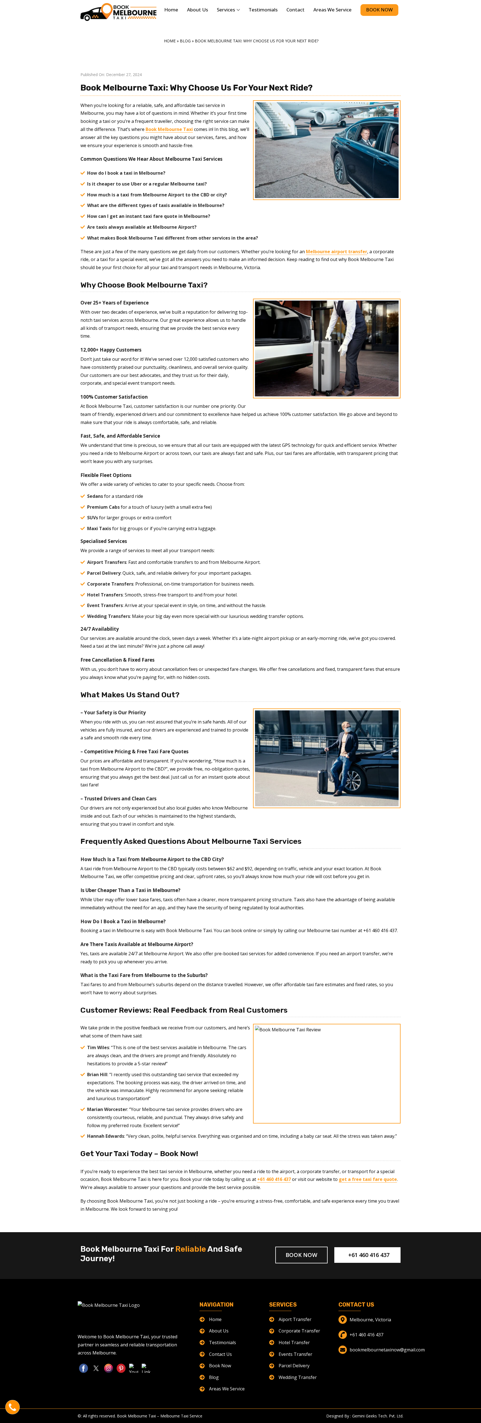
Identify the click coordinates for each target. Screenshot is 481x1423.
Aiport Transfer (295, 1319)
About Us (197, 9)
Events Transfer (295, 1354)
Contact (295, 9)
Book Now (379, 9)
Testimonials (263, 9)
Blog (185, 40)
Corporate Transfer (299, 1331)
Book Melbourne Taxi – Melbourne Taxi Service (159, 1416)
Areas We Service (332, 9)
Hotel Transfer (294, 1342)
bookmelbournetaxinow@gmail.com (387, 1350)
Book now (301, 1255)
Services (226, 9)
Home (171, 9)
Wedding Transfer (298, 1377)
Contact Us (220, 1354)
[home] (118, 12)
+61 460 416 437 (368, 1255)
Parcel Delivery (294, 1366)
